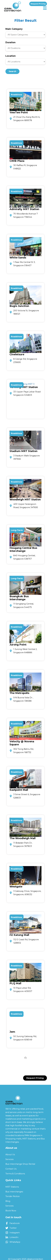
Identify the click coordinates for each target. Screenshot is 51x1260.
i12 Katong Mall (19, 935)
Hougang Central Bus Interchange (23, 549)
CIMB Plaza (17, 160)
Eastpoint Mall (19, 789)
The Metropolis (19, 693)
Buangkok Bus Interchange (19, 598)
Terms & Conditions (15, 1173)
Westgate (16, 886)
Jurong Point (18, 644)
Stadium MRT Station (23, 451)
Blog (7, 1201)
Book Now (10, 1210)
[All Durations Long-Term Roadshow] (25, 48)
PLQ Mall (15, 983)
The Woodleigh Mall (22, 838)
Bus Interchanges (14, 1191)
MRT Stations (12, 1187)
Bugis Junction (19, 306)
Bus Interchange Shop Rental (20, 1164)
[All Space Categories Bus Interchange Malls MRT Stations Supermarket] (25, 35)
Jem (12, 1031)
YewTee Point (19, 112)
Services (9, 1159)
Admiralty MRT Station (24, 209)
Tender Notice (12, 1196)
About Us (10, 1154)
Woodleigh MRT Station (25, 499)
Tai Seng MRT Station (24, 387)
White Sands (18, 257)
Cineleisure (17, 354)
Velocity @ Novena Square (22, 743)
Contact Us (10, 1169)
